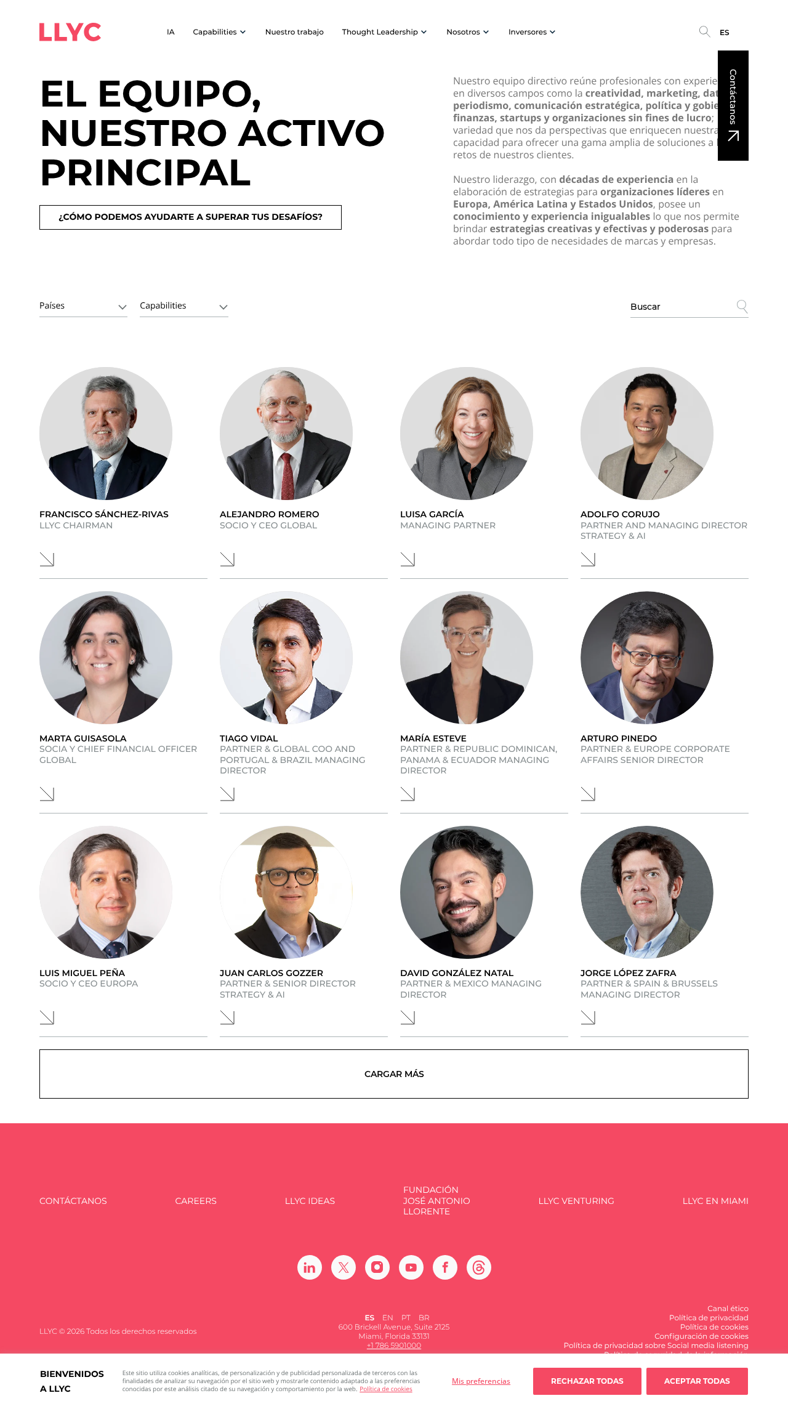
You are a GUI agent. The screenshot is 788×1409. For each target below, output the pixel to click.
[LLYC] (70, 32)
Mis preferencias (481, 1381)
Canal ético (728, 1309)
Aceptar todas (697, 1381)
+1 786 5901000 (394, 1345)
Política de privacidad (709, 1318)
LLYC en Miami (716, 1201)
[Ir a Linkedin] (309, 1267)
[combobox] (83, 304)
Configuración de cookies (701, 1336)
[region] (394, 1381)
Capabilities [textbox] (163, 306)
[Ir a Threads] (479, 1267)
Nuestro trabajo (294, 32)
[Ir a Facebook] (445, 1267)
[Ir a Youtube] (411, 1267)
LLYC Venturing (576, 1201)
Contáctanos (733, 96)
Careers (195, 1201)
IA (171, 32)
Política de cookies (386, 1388)
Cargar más (394, 1074)
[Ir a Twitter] (343, 1267)
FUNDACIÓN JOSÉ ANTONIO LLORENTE (436, 1201)
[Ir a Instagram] (377, 1267)
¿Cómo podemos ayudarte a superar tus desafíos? (190, 216)
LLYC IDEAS (310, 1201)
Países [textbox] (52, 306)
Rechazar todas (587, 1381)
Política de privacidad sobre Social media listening (656, 1345)
